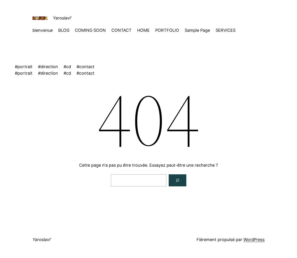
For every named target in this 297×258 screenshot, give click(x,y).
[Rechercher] (177, 180)
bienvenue (42, 30)
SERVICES (226, 30)
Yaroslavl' (62, 18)
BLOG (63, 30)
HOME (143, 30)
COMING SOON (90, 30)
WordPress (254, 239)
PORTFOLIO (167, 30)
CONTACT (121, 30)
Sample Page (197, 30)
